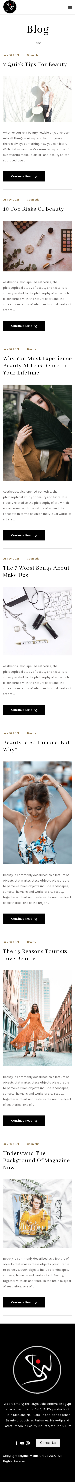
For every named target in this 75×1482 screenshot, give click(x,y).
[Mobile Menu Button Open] (70, 8)
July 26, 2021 (11, 55)
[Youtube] (22, 1443)
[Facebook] (17, 1443)
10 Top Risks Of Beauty (33, 209)
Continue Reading (24, 176)
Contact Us (48, 1442)
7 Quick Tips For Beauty (35, 64)
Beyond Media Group (33, 1456)
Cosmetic (33, 55)
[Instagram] (28, 1443)
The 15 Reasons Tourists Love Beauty (35, 955)
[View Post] (37, 99)
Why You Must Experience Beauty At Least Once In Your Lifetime (37, 365)
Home (37, 43)
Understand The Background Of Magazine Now (36, 1160)
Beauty (31, 349)
